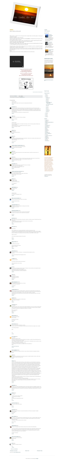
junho (47, 101)
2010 (46, 116)
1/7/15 (13, 333)
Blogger (37, 458)
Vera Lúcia (13, 226)
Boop (12, 136)
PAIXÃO (46, 136)
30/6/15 (13, 321)
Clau (12, 274)
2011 (46, 115)
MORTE (46, 129)
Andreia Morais (14, 425)
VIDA (46, 139)
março (47, 109)
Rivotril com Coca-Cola (15, 346)
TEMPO (46, 138)
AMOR (46, 121)
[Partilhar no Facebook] (21, 96)
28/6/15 (13, 215)
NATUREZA (46, 132)
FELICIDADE (21, 97)
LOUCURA (46, 126)
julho (47, 100)
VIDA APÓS (46, 140)
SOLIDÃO (46, 137)
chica (12, 151)
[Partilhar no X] (20, 96)
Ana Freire (13, 218)
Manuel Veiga (14, 315)
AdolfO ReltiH (14, 187)
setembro (47, 97)
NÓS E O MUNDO (47, 133)
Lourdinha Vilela (14, 289)
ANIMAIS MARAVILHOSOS (49, 122)
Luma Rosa (13, 304)
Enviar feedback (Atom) (16, 452)
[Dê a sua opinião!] (19, 96)
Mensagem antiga (39, 450)
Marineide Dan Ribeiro (15, 210)
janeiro (47, 111)
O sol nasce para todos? (49, 104)
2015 (46, 96)
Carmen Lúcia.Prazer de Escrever (17, 171)
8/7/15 (13, 440)
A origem (46, 120)
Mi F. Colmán (14, 336)
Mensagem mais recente (13, 450)
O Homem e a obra (48, 135)
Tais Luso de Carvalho (15, 436)
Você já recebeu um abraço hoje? (49, 102)
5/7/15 (13, 433)
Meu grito (47, 105)
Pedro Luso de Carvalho (15, 198)
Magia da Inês (14, 241)
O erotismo (50, 42)
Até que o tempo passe (51, 35)
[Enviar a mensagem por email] (19, 96)
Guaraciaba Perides (15, 204)
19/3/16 (13, 447)
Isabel (13, 178)
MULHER (46, 130)
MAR (46, 128)
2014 (46, 113)
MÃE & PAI (46, 127)
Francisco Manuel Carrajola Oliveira (17, 145)
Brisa (12, 443)
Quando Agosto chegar (51, 50)
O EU (23, 97)
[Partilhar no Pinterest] (22, 96)
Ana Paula (13, 106)
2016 (46, 95)
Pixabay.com (46, 176)
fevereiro (47, 110)
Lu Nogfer (13, 258)
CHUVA (46, 123)
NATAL (46, 131)
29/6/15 (13, 264)
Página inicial (27, 450)
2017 (46, 94)
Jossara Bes (13, 163)
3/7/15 (13, 413)
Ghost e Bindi (14, 416)
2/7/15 (13, 352)
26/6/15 (13, 104)
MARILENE (13, 385)
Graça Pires (13, 409)
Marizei (13, 130)
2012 (46, 114)
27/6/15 (13, 202)
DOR (46, 124)
